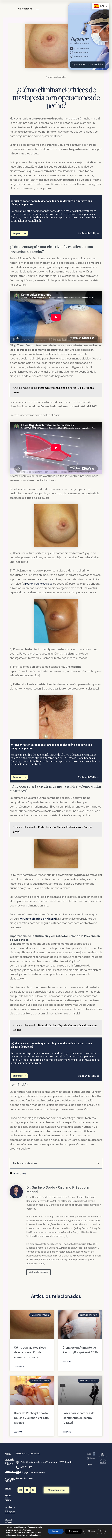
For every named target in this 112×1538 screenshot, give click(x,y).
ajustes (37, 1535)
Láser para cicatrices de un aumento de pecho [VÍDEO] (78, 1417)
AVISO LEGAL (8, 1520)
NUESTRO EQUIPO (10, 1480)
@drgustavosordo (38, 1272)
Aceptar (55, 1531)
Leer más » (19, 1366)
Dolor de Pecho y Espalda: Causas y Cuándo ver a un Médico (31, 1417)
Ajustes (91, 1531)
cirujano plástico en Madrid (38, 918)
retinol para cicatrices (38, 583)
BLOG (8, 1488)
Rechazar (73, 1531)
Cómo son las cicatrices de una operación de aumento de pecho (30, 1352)
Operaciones (25, 8)
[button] (37, 8)
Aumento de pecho (56, 77)
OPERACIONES (13, 1471)
